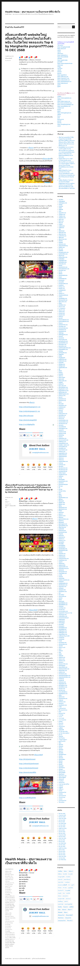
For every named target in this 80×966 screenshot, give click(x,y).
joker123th (61, 379)
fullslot (59, 114)
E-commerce (62, 308)
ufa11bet (61, 646)
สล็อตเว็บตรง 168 (62, 776)
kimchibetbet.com (63, 387)
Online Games (62, 473)
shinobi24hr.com (63, 585)
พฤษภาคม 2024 (62, 856)
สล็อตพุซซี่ (61, 766)
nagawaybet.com (63, 453)
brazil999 (61, 285)
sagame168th (62, 565)
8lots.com (61, 219)
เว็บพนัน (7, 909)
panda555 (61, 483)
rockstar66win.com (64, 558)
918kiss (59, 96)
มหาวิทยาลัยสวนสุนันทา (64, 733)
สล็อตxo (60, 764)
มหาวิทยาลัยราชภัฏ (63, 731)
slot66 (59, 52)
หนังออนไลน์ (61, 782)
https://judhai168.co (62, 55)
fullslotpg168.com (63, 334)
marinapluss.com (63, 428)
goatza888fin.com (63, 349)
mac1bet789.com (63, 423)
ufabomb (61, 655)
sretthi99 (61, 606)
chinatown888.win (63, 295)
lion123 (60, 397)
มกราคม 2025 (62, 844)
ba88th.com (62, 247)
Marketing (61, 435)
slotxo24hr (60, 65)
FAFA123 (61, 316)
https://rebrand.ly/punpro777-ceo (29, 407)
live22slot (61, 403)
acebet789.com (62, 236)
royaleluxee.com (63, 560)
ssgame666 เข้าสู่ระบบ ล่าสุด (65, 613)
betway (60, 265)
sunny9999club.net (64, 618)
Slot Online (12, 899)
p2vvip (60, 478)
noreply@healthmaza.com (40, 452)
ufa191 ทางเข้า (62, 647)
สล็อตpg (60, 762)
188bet (60, 208)
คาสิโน (10, 901)
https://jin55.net (61, 48)
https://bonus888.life (62, 57)
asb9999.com (62, 244)
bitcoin (60, 272)
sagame (59, 99)
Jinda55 (60, 372)
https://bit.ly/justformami (27, 759)
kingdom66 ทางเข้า (63, 389)
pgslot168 (61, 512)
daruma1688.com (63, 300)
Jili (11, 876)
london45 (61, 408)
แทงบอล (60, 799)
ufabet (60, 654)
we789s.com (62, 688)
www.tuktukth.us (63, 692)
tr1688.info (61, 637)
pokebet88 (61, 529)
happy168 (61, 354)
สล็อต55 (60, 748)
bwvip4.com (62, 287)
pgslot (59, 85)
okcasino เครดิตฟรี (62, 885)
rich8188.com (62, 553)
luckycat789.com (63, 413)
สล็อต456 (61, 746)
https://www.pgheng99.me (64, 113)
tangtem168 (62, 621)
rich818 (60, 552)
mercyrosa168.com (63, 440)
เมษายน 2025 (62, 840)
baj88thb (61, 250)
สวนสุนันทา (61, 781)
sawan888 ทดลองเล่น (64, 568)
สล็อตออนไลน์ (62, 771)
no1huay (7, 881)
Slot (8, 899)
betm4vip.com (62, 264)
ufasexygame (62, 665)
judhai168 (61, 384)
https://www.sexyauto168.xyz (64, 63)
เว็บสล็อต (61, 794)
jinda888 (61, 374)
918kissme (61, 227)
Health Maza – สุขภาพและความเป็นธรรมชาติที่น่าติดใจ (32, 11)
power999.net (62, 530)
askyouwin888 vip (63, 245)
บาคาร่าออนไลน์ (62, 720)
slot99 (59, 50)
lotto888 (61, 412)
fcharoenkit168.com (64, 320)
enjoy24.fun (62, 311)
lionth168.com (62, 399)
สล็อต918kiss (62, 759)
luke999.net (62, 417)
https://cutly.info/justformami (28, 768)
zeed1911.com (62, 701)
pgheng (60, 499)
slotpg (59, 66)
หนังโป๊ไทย (59, 68)
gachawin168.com (63, 341)
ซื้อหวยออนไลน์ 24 (63, 710)
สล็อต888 (59, 58)
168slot (60, 204)
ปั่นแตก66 (61, 723)
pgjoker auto (62, 502)
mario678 (61, 430)
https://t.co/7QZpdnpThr (27, 424)
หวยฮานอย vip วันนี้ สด (64, 784)
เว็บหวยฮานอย (62, 797)
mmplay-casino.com (64, 445)
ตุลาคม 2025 (62, 830)
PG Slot (7, 884)
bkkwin (60, 273)
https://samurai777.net (63, 78)
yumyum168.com (63, 698)
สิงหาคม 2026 (62, 813)
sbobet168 (61, 570)
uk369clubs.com (63, 670)
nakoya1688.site (63, 455)
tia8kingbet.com (63, 631)
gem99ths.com (62, 344)
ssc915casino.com (63, 611)
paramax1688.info (63, 484)
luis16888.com (62, 415)
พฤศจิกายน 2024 (62, 848)
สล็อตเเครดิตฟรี (47, 158)
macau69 (61, 425)
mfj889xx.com (62, 441)
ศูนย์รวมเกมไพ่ (62, 741)
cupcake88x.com (63, 298)
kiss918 (59, 73)
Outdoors (61, 476)
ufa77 (60, 649)
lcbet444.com (62, 395)
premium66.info (63, 532)
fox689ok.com (62, 329)
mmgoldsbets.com (63, 443)
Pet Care (61, 486)
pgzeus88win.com (63, 525)
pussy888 (59, 61)
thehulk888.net (62, 629)
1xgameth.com (62, 212)
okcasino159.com (63, 468)
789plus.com (62, 214)
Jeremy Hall (37, 449)
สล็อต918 (61, 757)
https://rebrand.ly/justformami (29, 763)
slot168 (60, 598)
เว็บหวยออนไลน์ (62, 795)
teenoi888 (61, 624)
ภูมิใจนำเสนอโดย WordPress (38, 958)
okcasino (61, 466)
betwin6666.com (63, 267)
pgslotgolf (61, 522)
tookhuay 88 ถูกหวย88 (64, 636)
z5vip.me (61, 700)
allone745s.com (63, 239)
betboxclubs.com (63, 257)
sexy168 (61, 576)
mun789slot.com (63, 450)
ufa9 (60, 652)
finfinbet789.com (63, 324)
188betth (61, 209)
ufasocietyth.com (63, 667)
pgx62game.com (63, 524)
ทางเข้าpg (61, 715)
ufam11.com (62, 659)
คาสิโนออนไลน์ (62, 708)
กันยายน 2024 (62, 851)
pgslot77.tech (8, 886)
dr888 (60, 303)
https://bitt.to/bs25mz (26, 415)
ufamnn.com (62, 660)
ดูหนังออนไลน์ (60, 119)
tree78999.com (62, 642)
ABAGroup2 (8, 873)
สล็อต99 (61, 761)
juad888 (61, 382)
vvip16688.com (62, 683)
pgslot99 (61, 517)
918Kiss (7, 871)
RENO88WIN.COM (63, 550)
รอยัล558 (61, 736)
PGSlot (11, 884)
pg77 (60, 492)
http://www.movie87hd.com (64, 103)
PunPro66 (7, 887)
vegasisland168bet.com (64, 675)
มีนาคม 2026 (62, 821)
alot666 (61, 240)
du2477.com (62, 306)
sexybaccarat (60, 108)
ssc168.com (62, 609)
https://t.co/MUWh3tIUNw (27, 797)
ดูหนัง (58, 117)
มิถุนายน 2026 (62, 817)
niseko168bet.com (63, 461)
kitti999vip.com (63, 392)
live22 (58, 116)
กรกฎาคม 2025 (62, 835)
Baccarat (7, 874)
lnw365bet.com (62, 405)
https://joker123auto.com (63, 101)
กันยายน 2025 (62, 831)
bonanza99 (61, 280)
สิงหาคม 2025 (62, 833)
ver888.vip (61, 678)
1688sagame (62, 201)
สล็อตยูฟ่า (61, 769)
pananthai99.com (63, 481)
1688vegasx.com (63, 203)
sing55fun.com (62, 586)
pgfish (60, 496)
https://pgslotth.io (62, 75)
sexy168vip (61, 578)
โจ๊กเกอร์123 (60, 45)
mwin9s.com (62, 451)
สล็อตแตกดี (61, 779)
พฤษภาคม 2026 (62, 818)
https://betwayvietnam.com (64, 81)
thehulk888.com (63, 627)
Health (60, 356)
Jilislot (6, 878)
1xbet (60, 211)
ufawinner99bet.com (64, 669)
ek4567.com (62, 310)
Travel (60, 641)
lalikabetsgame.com (64, 394)
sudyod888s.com (63, 616)
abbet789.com (62, 232)
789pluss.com (62, 217)
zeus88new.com (63, 705)
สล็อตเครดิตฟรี (62, 772)
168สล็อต (61, 206)
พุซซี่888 (61, 728)
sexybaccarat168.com (64, 580)
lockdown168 (62, 407)
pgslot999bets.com (63, 519)
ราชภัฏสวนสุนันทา (63, 739)
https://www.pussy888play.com (65, 104)
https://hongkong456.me (63, 124)
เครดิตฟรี (61, 787)
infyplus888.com (63, 367)
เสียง (6, 499)
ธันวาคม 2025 (62, 826)
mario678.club (62, 431)
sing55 (59, 893)
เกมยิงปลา (11, 907)
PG (13, 882)
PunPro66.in (8, 889)
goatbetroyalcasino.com (65, 348)
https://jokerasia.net (62, 83)
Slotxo (6, 901)
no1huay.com (8, 882)
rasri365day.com (63, 548)
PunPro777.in (8, 929)
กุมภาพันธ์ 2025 (62, 843)
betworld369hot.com (64, 268)
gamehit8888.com (63, 343)
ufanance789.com (63, 664)
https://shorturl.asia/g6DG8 (28, 420)
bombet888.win (62, 278)
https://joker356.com (62, 76)
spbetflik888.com (63, 603)
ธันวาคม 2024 (62, 846)
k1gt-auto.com (62, 385)
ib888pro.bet (62, 364)
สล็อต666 (61, 749)
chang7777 (61, 293)
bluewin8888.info (63, 275)
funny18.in (7, 876)
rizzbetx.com (62, 555)
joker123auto (62, 377)
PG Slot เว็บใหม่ (62, 491)
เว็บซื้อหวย (61, 789)
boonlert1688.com (63, 283)
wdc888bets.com (63, 685)
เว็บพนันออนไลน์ (62, 792)
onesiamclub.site (63, 471)
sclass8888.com (63, 573)
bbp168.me (61, 255)
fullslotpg (61, 333)
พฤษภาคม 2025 (62, 838)
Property (61, 534)
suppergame (62, 619)
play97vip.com (62, 527)
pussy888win (62, 547)
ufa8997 (61, 650)
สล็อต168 (61, 744)
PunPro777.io (8, 892)
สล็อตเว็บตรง (60, 53)
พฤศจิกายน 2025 (62, 828)
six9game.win (62, 590)
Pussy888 (7, 894)
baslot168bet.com (63, 254)
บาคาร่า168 (61, 718)
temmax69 (61, 626)
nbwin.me (61, 458)
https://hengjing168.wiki (63, 47)
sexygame (61, 581)
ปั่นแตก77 (61, 725)
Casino (12, 874)
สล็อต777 (31, 147)
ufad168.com (62, 657)
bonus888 (61, 282)
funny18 (59, 71)
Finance (61, 323)
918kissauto (62, 226)
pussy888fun (62, 545)
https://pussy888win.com (63, 106)
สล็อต (10, 905)
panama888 (62, 479)
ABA (10, 871)
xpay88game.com (63, 693)
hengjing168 (62, 357)
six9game (61, 588)
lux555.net (61, 418)
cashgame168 (62, 290)
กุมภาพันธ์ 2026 (62, 823)
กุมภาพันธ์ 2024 (62, 859)
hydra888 (61, 362)
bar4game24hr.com (64, 252)
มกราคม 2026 (62, 825)
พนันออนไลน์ (62, 726)
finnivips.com (62, 326)
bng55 (60, 277)
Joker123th (12, 918)
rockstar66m (62, 557)
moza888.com (62, 448)
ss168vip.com (62, 608)
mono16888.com (63, 446)
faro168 (59, 122)
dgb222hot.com (63, 301)
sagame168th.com (10, 896)
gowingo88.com (63, 352)
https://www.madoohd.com (64, 98)
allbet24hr (61, 237)
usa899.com (62, 672)
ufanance (61, 662)
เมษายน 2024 (62, 858)
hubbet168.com (62, 359)
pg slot (59, 109)
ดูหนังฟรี (59, 121)
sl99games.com (63, 591)
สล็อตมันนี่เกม (62, 767)
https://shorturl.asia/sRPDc (27, 772)
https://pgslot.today (62, 60)
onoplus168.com (63, 474)
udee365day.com (63, 644)
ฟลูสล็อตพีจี (61, 729)
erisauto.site (62, 313)
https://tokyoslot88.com (63, 80)
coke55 (60, 296)
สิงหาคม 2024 (62, 853)
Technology (62, 622)
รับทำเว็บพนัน (62, 738)
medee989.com (62, 438)
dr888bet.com (62, 305)
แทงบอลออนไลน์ (62, 800)
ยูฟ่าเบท (60, 734)
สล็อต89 (60, 756)
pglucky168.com (63, 507)
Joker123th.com (9, 879)
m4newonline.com (63, 420)
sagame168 (61, 563)
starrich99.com (62, 614)
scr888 (60, 575)
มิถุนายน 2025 (62, 836)
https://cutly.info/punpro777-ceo (29, 411)
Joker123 (11, 878)
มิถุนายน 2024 (62, 854)
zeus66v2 (61, 703)
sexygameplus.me (63, 583)
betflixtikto (61, 259)
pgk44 (60, 506)
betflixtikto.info (63, 260)
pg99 (60, 494)
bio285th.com (62, 270)
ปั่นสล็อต (60, 721)
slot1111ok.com (62, 596)
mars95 (61, 436)
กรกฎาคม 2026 (62, 815)
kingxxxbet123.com (63, 390)
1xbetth (59, 70)
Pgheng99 (61, 501)
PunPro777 (8, 60)
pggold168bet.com (63, 497)
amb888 (61, 242)
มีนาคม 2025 (62, 841)
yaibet (60, 695)
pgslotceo (61, 520)
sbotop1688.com (63, 571)
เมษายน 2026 (62, 820)
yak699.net (61, 697)
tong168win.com (63, 634)
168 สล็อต (61, 199)
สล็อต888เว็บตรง (62, 754)
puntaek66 (61, 542)
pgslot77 (61, 514)
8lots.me (61, 222)
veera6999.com (63, 673)
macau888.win (62, 427)
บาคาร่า (11, 902)
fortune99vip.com (63, 328)
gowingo (61, 351)
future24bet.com (63, 339)
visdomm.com (62, 682)
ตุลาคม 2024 (62, 849)
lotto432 (61, 410)
